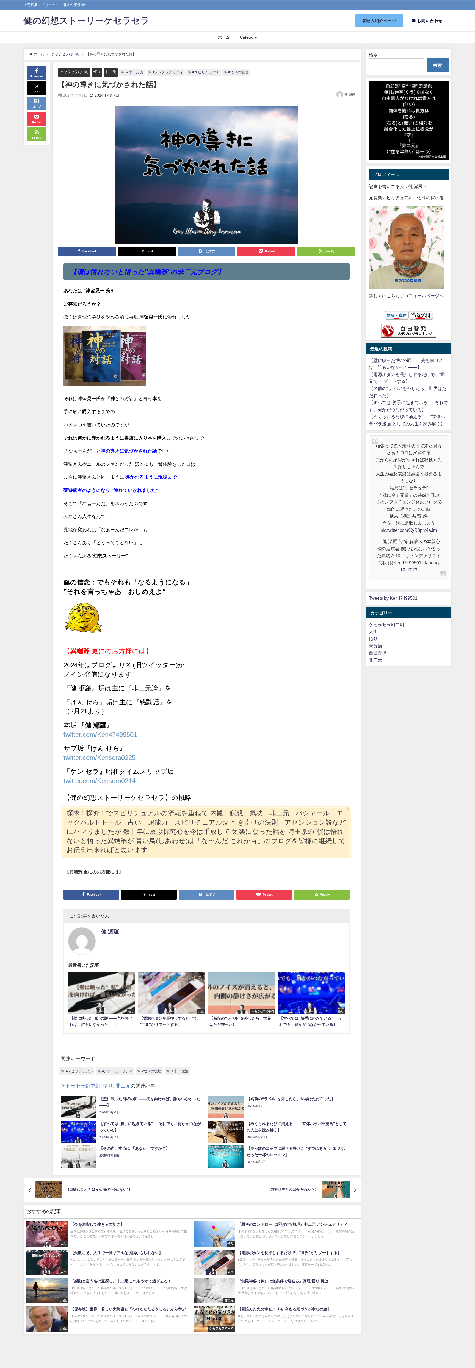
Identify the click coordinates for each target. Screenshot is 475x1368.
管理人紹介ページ (379, 21)
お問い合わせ (429, 21)
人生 (373, 631)
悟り (97, 72)
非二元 (110, 72)
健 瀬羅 (349, 94)
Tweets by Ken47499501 (393, 598)
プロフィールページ (419, 295)
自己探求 (377, 652)
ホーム (224, 37)
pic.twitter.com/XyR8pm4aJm (408, 530)
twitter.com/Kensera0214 (99, 780)
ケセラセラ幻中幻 (74, 72)
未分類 (375, 646)
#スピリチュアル (205, 72)
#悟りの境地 (238, 72)
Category (248, 37)
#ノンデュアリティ (168, 72)
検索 (373, 55)
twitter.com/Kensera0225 (99, 757)
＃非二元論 (134, 72)
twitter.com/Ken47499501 (100, 734)
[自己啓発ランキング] (408, 331)
